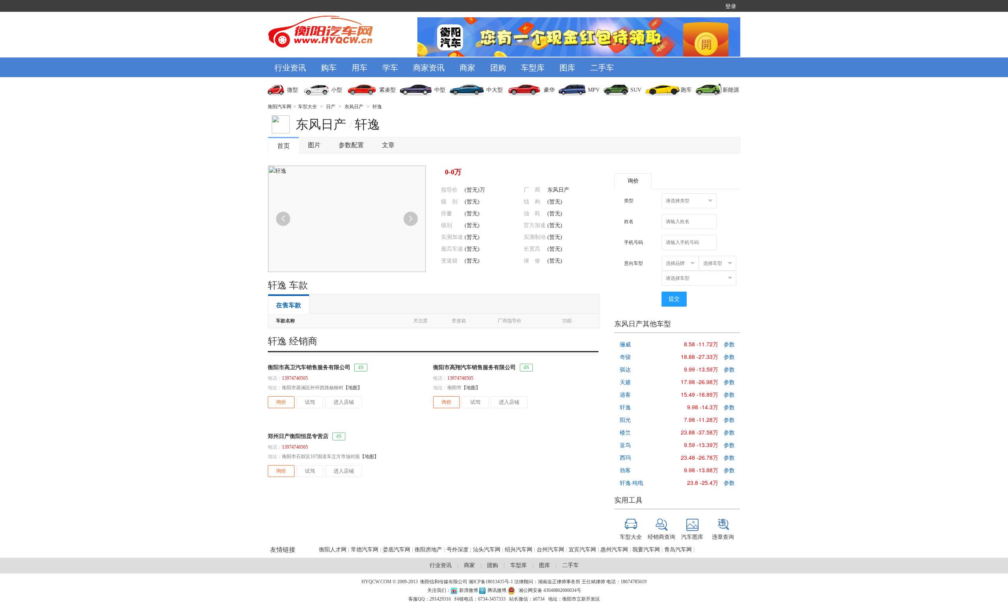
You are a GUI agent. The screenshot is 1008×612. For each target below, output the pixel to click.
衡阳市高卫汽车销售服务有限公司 (309, 367)
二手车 (602, 67)
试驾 (310, 402)
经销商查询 (661, 536)
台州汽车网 (550, 550)
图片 (314, 145)
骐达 (625, 369)
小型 (336, 90)
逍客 (625, 394)
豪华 (549, 90)
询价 (281, 402)
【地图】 (352, 387)
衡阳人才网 (332, 550)
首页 (283, 145)
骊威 (625, 344)
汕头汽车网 (486, 550)
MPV (594, 90)
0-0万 (453, 172)
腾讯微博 (497, 590)
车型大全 (307, 106)
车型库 (533, 67)
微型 (292, 90)
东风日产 (354, 106)
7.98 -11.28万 (701, 419)
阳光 (625, 419)
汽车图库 (692, 536)
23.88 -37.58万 (699, 432)
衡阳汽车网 (279, 106)
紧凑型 (387, 90)
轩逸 (377, 106)
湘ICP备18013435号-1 (491, 581)
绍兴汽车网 (518, 550)
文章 (388, 145)
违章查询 (723, 536)
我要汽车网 (647, 550)
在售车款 (288, 305)
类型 (629, 200)
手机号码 (633, 242)
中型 (439, 90)
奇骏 (625, 357)
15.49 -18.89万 (699, 394)
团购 (498, 67)
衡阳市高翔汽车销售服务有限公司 (474, 367)
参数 (729, 344)
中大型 (494, 90)
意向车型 (633, 263)
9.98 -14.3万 (702, 407)
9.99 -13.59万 (701, 369)
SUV (635, 90)
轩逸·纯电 (631, 482)
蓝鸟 (625, 445)
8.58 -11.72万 (701, 344)
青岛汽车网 (678, 550)
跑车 (686, 90)
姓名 (629, 221)
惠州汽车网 (614, 550)
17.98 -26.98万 (699, 382)
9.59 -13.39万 (701, 445)
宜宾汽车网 (582, 550)
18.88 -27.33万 (699, 357)
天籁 (625, 382)
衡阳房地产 (428, 550)
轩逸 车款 (288, 285)
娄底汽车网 (396, 550)
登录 (730, 6)
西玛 (625, 457)
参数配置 (351, 145)
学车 (390, 67)
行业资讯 (290, 67)
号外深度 (458, 550)
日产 (330, 106)
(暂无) (472, 202)
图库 (567, 67)
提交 (674, 299)
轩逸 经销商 (292, 341)
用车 (359, 67)
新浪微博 (468, 590)
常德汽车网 (364, 550)
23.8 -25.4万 (702, 482)
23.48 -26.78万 (699, 457)
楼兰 (625, 432)
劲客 (625, 470)
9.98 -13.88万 (701, 470)
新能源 (731, 90)
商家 (467, 67)
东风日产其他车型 (642, 324)
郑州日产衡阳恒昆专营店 (298, 436)
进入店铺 (344, 402)
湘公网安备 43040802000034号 (550, 590)
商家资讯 (429, 67)
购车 (329, 67)
